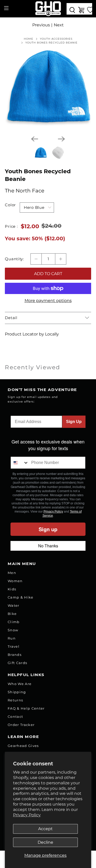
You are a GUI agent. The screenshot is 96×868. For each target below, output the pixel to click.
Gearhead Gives (23, 746)
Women (15, 581)
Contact (15, 716)
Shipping (17, 692)
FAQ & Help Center (26, 708)
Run (12, 638)
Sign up (48, 529)
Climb (14, 622)
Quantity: (14, 259)
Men (12, 573)
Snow (13, 630)
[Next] (61, 139)
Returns (15, 700)
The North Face (24, 191)
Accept (45, 828)
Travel (13, 646)
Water (13, 605)
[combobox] (20, 463)
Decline (45, 842)
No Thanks (48, 546)
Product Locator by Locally (32, 334)
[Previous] (34, 139)
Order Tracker (21, 725)
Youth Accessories (56, 39)
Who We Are (19, 684)
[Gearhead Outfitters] (48, 8)
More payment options (48, 300)
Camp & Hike (21, 597)
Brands (15, 655)
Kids (12, 589)
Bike (12, 614)
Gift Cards (17, 663)
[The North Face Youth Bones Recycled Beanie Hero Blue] (48, 88)
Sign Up (74, 421)
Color (10, 205)
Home (28, 39)
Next (59, 25)
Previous (41, 25)
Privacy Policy (27, 814)
